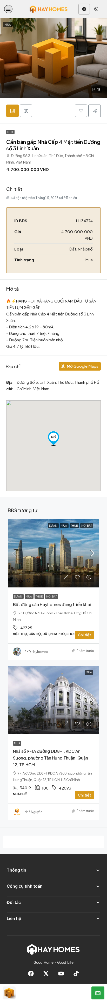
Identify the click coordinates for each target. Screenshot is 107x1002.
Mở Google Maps (82, 366)
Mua (10, 132)
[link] (53, 553)
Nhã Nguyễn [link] (33, 812)
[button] (8, 9)
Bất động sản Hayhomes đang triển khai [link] (52, 604)
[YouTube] (61, 973)
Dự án (53, 525)
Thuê (74, 525)
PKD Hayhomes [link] (36, 652)
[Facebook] (30, 973)
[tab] (12, 111)
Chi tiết (84, 634)
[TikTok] (76, 973)
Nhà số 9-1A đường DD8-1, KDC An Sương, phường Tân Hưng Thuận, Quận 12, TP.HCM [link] (50, 757)
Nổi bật (86, 525)
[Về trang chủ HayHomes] (53, 949)
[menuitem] (96, 9)
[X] (46, 973)
